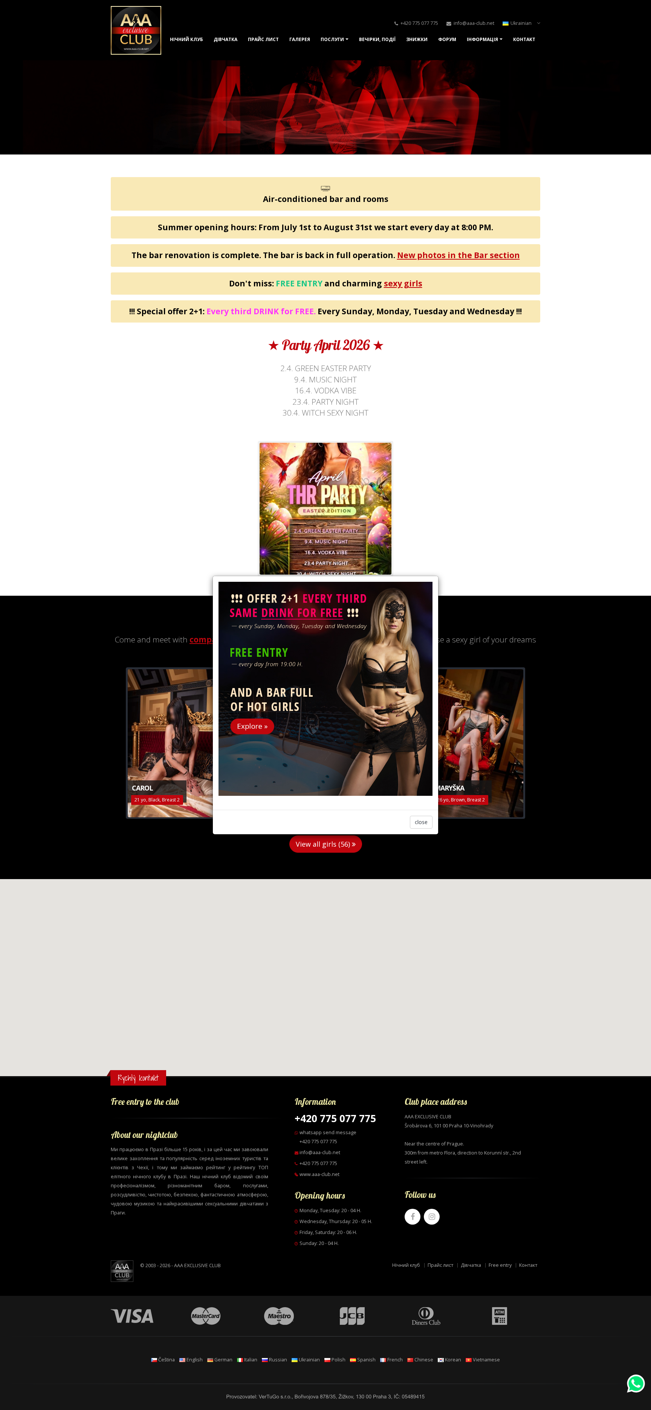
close (421, 822)
